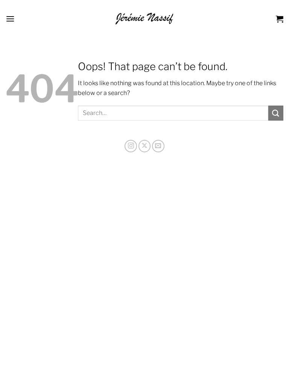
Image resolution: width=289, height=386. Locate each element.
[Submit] (275, 113)
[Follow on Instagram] (131, 146)
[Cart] (279, 19)
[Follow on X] (144, 146)
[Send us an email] (158, 146)
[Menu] (10, 18)
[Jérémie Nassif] (144, 18)
